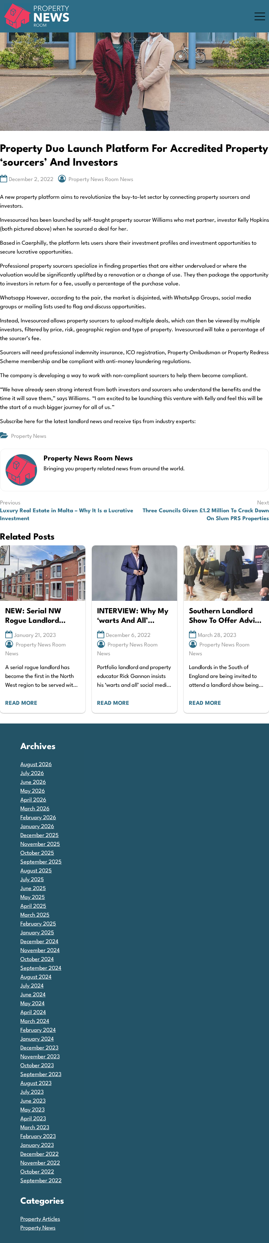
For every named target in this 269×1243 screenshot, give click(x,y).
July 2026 (32, 773)
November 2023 (40, 1057)
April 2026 (33, 800)
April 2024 (33, 1012)
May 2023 (32, 1110)
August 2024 (36, 977)
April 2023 (33, 1119)
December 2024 (39, 942)
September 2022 (41, 1181)
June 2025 (33, 888)
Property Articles (40, 1219)
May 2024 (32, 1004)
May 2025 (32, 897)
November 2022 (40, 1163)
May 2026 (32, 791)
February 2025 (38, 924)
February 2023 (38, 1136)
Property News (28, 436)
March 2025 (35, 915)
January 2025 (37, 933)
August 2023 (36, 1083)
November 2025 (40, 844)
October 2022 (37, 1172)
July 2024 (32, 986)
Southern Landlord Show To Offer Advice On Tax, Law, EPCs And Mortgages (225, 617)
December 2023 (39, 1048)
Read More (21, 703)
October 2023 (37, 1066)
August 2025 (36, 871)
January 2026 (37, 826)
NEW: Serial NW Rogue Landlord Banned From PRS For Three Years (41, 617)
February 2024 (38, 1030)
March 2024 (34, 1021)
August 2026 (36, 764)
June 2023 (33, 1101)
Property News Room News (101, 179)
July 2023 (32, 1092)
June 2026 (33, 782)
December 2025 (39, 835)
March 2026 (35, 809)
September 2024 (40, 968)
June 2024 (33, 995)
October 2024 (37, 959)
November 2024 (40, 950)
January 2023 (37, 1145)
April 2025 (33, 906)
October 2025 (37, 853)
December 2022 (39, 1154)
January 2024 (37, 1039)
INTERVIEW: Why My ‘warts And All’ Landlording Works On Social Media (132, 617)
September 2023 (40, 1074)
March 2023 (34, 1128)
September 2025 (41, 862)
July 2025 (32, 880)
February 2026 (38, 818)
